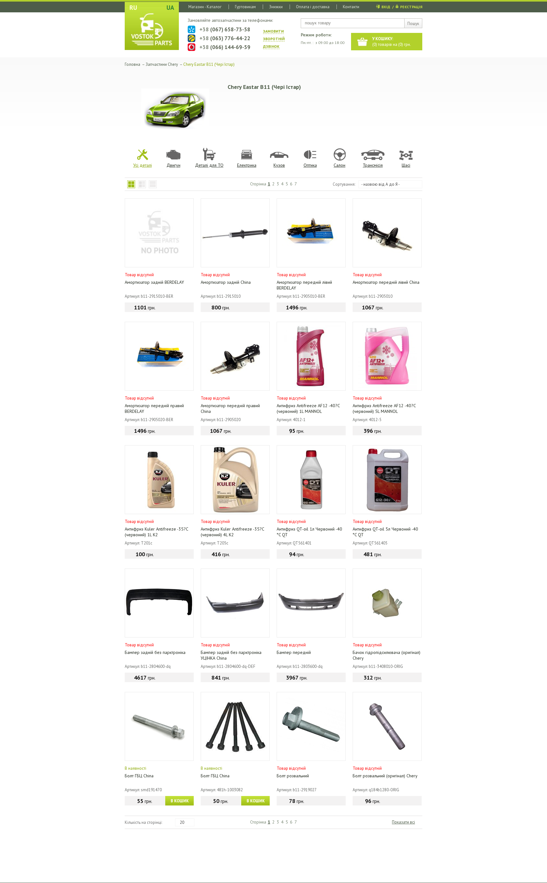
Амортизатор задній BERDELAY (154, 282)
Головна (132, 64)
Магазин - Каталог (205, 6)
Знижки (276, 6)
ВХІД (385, 6)
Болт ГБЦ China (139, 776)
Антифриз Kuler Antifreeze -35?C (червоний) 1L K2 (156, 532)
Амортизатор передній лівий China (386, 282)
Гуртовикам (245, 6)
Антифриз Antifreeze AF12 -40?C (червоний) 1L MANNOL (308, 408)
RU (133, 7)
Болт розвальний (293, 776)
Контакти (351, 6)
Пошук (413, 23)
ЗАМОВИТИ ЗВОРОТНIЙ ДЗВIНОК (274, 39)
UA (170, 7)
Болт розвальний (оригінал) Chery (385, 776)
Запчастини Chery (162, 64)
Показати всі (403, 822)
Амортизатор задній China (226, 282)
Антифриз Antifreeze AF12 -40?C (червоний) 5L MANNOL (384, 408)
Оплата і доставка (313, 6)
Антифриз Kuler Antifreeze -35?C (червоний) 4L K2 (232, 532)
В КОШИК (180, 801)
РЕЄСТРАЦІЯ (411, 6)
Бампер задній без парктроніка (155, 652)
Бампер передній (294, 652)
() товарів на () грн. (391, 41)
